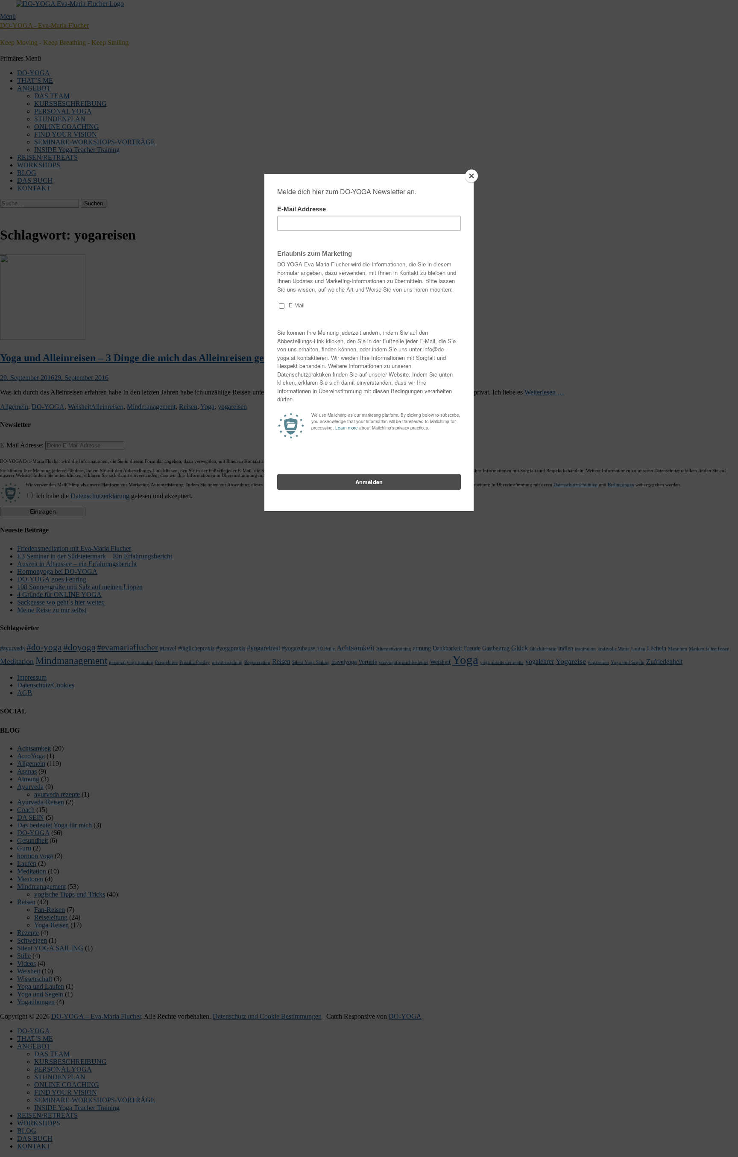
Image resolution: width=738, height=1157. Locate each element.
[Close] (471, 175)
